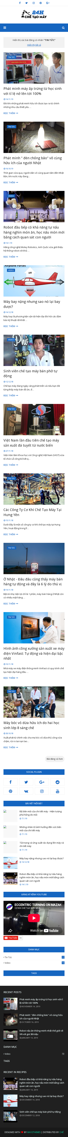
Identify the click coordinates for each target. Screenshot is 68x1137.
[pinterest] (40, 3)
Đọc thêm (9, 113)
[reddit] (58, 782)
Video (34, 962)
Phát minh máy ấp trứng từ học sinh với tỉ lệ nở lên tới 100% (32, 91)
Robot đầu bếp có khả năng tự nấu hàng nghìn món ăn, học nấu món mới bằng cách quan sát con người (34, 232)
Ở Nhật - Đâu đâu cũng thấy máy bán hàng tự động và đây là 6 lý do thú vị (33, 582)
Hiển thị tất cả (34, 44)
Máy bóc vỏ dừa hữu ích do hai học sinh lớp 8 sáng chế (31, 725)
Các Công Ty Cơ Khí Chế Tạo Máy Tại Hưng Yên (32, 512)
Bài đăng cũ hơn (55, 758)
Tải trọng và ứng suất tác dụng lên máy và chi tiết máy (42, 844)
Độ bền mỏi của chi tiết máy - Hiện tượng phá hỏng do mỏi (41, 813)
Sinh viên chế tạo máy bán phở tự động (30, 373)
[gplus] (47, 3)
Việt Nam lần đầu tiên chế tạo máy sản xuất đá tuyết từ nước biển (31, 443)
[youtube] (58, 791)
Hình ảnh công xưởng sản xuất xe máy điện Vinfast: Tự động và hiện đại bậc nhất (34, 653)
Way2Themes (34, 1132)
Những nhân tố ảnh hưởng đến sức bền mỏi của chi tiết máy (40, 828)
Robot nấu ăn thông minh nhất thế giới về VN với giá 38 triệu (41, 1032)
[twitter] (26, 3)
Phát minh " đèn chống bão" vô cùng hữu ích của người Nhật (32, 160)
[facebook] (20, 3)
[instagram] (33, 3)
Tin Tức (34, 957)
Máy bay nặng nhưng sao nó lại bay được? (31, 304)
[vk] (26, 791)
